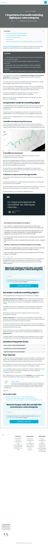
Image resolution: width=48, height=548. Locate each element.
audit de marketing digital (11, 46)
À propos (42, 439)
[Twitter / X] (5, 535)
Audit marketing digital (20, 11)
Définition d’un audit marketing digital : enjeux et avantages (21, 398)
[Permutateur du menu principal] (45, 2)
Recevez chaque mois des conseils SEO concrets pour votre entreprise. (24, 41)
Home (13, 11)
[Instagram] (5, 390)
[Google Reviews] (7, 535)
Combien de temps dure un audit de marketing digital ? (20, 397)
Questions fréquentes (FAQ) (13, 37)
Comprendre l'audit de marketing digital (16, 33)
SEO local (30, 450)
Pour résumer (9, 39)
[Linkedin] (4, 390)
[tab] (24, 345)
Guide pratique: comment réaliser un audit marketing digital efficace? (24, 400)
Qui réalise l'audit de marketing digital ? (16, 35)
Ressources (30, 439)
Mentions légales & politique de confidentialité (42, 450)
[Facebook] (7, 390)
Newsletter (42, 443)
